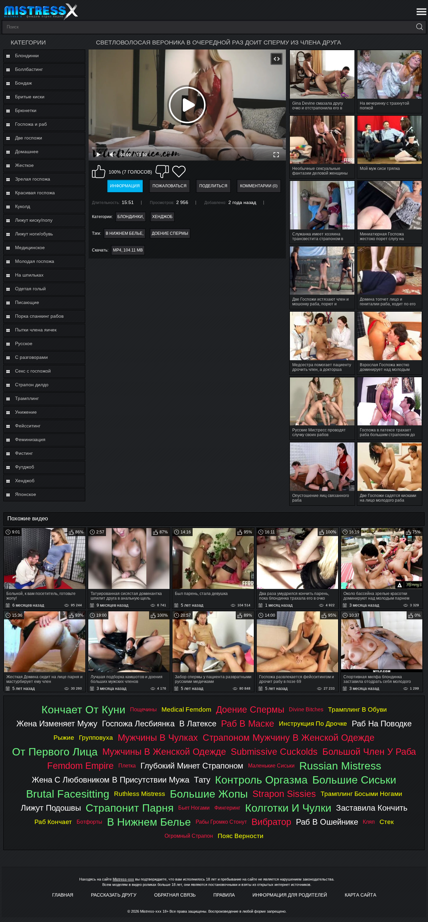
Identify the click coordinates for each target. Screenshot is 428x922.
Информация (125, 186)
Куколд (22, 206)
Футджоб (24, 467)
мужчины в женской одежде (164, 751)
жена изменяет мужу (56, 723)
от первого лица (55, 751)
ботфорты (89, 822)
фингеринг (227, 808)
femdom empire (80, 765)
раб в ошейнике (327, 821)
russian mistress (340, 765)
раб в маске (247, 723)
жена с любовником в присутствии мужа (110, 779)
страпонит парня (130, 808)
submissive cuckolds (274, 751)
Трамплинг (27, 398)
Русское (23, 343)
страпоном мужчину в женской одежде (288, 737)
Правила (224, 895)
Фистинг (24, 453)
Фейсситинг (27, 425)
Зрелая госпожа (32, 179)
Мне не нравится (162, 171)
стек (387, 821)
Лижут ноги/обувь (34, 233)
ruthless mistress (139, 793)
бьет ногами (194, 808)
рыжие (64, 737)
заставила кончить (372, 807)
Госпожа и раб (31, 124)
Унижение (26, 412)
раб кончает (53, 821)
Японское (25, 494)
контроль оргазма (261, 780)
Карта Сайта (360, 895)
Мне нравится (98, 171)
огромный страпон (189, 836)
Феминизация (30, 439)
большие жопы (209, 794)
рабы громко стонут (221, 822)
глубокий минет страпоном (191, 765)
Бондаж (23, 83)
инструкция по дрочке (313, 723)
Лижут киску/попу (33, 220)
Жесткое (24, 165)
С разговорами (31, 357)
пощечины (143, 709)
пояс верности (240, 835)
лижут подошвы (51, 807)
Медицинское (30, 247)
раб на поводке (382, 723)
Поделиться (213, 186)
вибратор (271, 822)
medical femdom (186, 709)
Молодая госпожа (34, 261)
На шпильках (29, 275)
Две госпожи (28, 137)
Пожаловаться (169, 186)
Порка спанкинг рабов (39, 316)
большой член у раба (369, 751)
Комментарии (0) (259, 186)
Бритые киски (29, 96)
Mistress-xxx (123, 879)
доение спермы (170, 233)
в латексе (197, 723)
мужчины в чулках (158, 737)
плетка (127, 766)
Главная (62, 895)
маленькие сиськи (271, 766)
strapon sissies (284, 794)
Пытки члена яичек (36, 329)
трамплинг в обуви (357, 709)
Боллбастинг (29, 69)
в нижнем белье (124, 233)
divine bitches (306, 709)
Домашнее (26, 151)
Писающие (27, 302)
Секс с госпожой (33, 371)
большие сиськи (354, 780)
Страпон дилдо (31, 384)
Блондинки (27, 55)
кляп (369, 822)
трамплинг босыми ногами (361, 793)
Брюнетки (25, 110)
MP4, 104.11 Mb (128, 250)
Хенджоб (24, 480)
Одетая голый (30, 288)
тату (202, 779)
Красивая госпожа (35, 192)
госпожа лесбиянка (138, 723)
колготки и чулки (288, 808)
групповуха (96, 737)
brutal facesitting (67, 794)
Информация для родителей (289, 895)
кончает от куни (83, 709)
